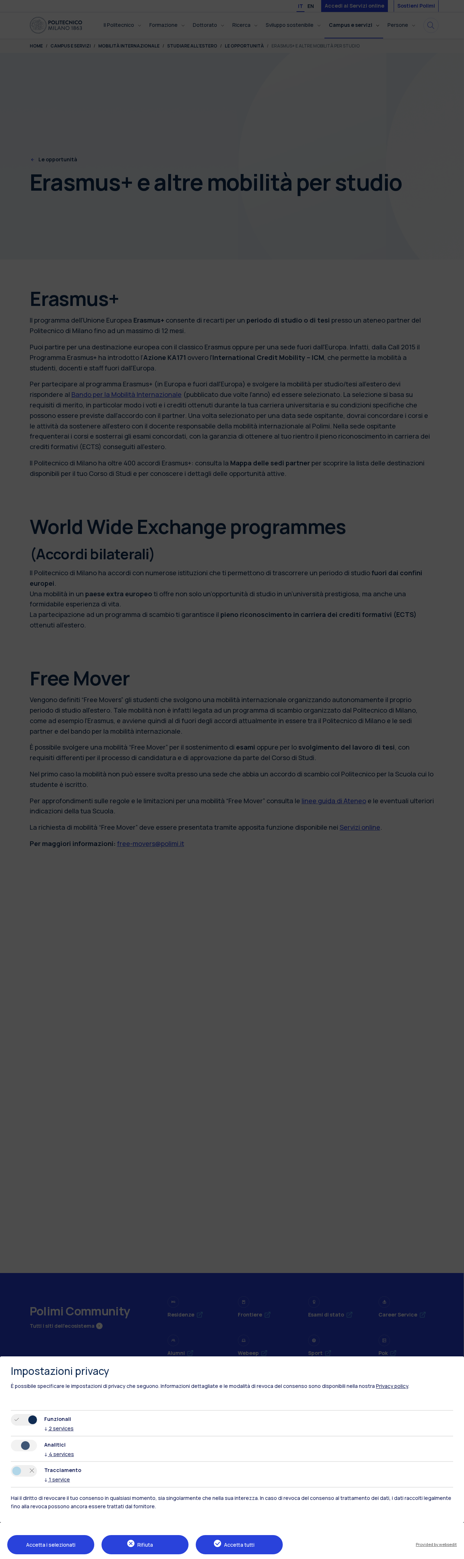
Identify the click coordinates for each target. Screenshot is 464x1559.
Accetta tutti (239, 1544)
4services (59, 1454)
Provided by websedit (436, 1544)
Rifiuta (145, 1544)
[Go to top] (454, 1551)
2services (59, 1428)
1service (57, 1479)
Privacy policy (392, 1385)
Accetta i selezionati (50, 1544)
